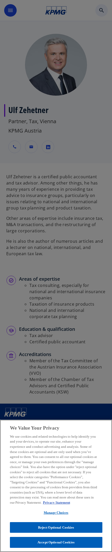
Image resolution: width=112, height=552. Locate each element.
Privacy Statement (56, 502)
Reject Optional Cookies (56, 527)
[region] (56, 486)
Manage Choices (56, 513)
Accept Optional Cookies (56, 542)
